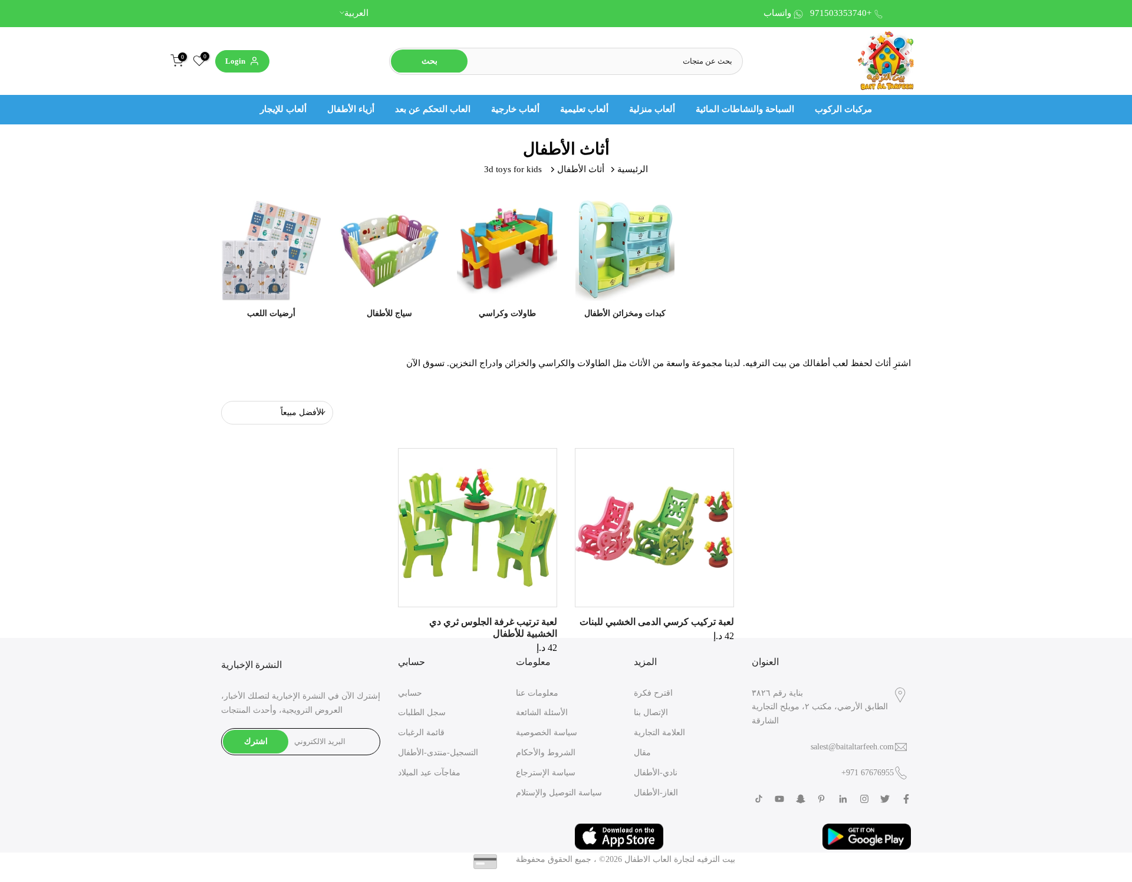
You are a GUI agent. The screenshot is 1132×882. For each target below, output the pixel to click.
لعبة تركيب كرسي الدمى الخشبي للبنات (657, 622)
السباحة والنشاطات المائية (745, 109)
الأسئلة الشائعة (542, 712)
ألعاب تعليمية (584, 109)
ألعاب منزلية (652, 109)
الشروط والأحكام (545, 752)
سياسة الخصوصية (546, 732)
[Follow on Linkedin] (842, 799)
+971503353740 (840, 13)
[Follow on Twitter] (885, 799)
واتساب (777, 13)
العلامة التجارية (659, 732)
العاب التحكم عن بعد (432, 109)
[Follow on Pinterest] (821, 799)
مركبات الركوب (843, 109)
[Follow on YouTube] (779, 799)
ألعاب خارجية (515, 109)
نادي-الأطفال (655, 772)
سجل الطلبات (422, 712)
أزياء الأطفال (350, 109)
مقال (642, 752)
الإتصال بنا (651, 712)
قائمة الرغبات (421, 732)
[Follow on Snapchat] (800, 799)
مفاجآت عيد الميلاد (429, 772)
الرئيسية (632, 169)
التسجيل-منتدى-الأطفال (438, 752)
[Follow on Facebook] (906, 799)
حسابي (410, 693)
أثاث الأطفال (580, 169)
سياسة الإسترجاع (545, 772)
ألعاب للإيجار (283, 109)
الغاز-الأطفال (656, 792)
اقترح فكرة (653, 693)
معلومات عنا (537, 693)
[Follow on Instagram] (864, 799)
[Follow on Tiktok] (759, 799)
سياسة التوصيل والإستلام (559, 792)
